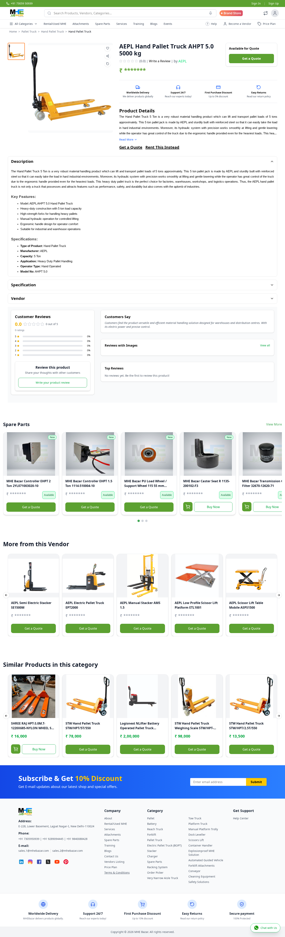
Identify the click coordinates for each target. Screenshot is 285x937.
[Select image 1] (16, 51)
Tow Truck (194, 818)
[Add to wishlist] (107, 48)
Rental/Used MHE (55, 24)
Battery (151, 824)
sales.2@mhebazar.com (67, 850)
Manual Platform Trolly (203, 829)
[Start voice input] (210, 13)
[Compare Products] (265, 13)
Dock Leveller (197, 834)
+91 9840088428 (76, 839)
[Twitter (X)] (48, 862)
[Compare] (9, 445)
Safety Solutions (198, 882)
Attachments (81, 24)
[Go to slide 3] (146, 521)
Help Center (241, 818)
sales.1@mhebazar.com (33, 850)
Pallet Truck (29, 31)
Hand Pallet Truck (52, 31)
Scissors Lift (196, 840)
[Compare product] (107, 64)
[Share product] (107, 56)
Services (121, 24)
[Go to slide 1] (138, 521)
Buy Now (213, 507)
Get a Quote (251, 58)
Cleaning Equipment (201, 876)
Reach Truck (155, 829)
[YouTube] (57, 862)
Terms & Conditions (117, 872)
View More (274, 424)
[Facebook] (39, 862)
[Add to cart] (188, 506)
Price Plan (110, 867)
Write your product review (53, 382)
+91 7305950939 (28, 839)
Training (138, 24)
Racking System (157, 867)
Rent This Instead (162, 147)
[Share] (9, 453)
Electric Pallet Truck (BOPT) (164, 845)
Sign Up (274, 3)
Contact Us (111, 856)
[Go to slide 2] (142, 521)
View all (265, 345)
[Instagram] (30, 862)
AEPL (182, 61)
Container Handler (200, 845)
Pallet (150, 818)
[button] (211, 24)
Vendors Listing (114, 862)
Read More (126, 139)
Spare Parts (102, 24)
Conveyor (194, 871)
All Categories (24, 24)
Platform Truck (197, 824)
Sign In (256, 3)
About (108, 818)
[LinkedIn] (21, 862)
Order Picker (155, 872)
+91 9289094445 (52, 839)
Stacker (152, 851)
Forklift (151, 834)
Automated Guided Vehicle (205, 860)
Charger (152, 856)
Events (168, 24)
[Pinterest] (66, 862)
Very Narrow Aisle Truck (162, 878)
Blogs (153, 24)
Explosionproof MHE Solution (201, 853)
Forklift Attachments (201, 865)
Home (13, 31)
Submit (256, 782)
